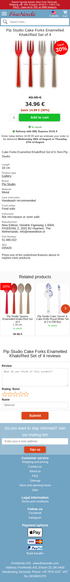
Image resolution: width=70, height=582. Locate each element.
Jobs (35, 489)
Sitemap (35, 480)
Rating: (11, 389)
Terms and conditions (35, 501)
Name (6, 399)
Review (7, 365)
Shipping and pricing (35, 461)
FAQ (35, 475)
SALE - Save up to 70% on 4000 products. (35, 7)
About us (35, 471)
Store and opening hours (35, 485)
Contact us (35, 466)
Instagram (35, 517)
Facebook (35, 512)
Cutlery (6, 176)
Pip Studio (8, 184)
